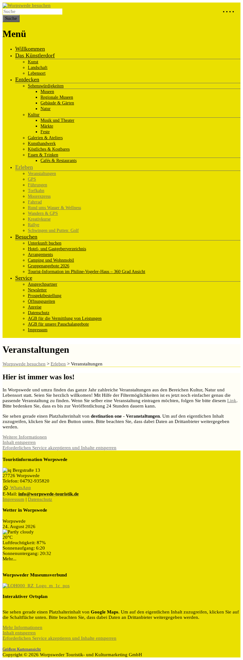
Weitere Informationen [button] (25, 436)
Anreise (34, 307)
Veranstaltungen (42, 173)
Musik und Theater (57, 120)
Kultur (34, 114)
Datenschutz (38, 312)
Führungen (37, 185)
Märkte (46, 126)
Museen (47, 91)
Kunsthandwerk (42, 143)
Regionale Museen (56, 97)
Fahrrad (35, 202)
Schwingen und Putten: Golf (53, 230)
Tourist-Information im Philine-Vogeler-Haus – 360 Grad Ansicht (86, 271)
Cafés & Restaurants (58, 160)
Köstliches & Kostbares (49, 149)
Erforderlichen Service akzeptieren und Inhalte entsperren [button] (59, 447)
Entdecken (27, 79)
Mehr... (9, 558)
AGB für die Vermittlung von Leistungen (65, 318)
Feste (45, 131)
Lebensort (37, 73)
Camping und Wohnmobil (51, 260)
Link (231, 400)
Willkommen (30, 49)
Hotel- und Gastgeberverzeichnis (57, 248)
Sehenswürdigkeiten (46, 86)
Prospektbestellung (44, 295)
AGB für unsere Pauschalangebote (58, 324)
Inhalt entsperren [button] (19, 442)
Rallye (33, 224)
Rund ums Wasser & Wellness (54, 207)
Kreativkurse (39, 219)
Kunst (33, 61)
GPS (32, 179)
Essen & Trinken (43, 155)
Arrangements (40, 254)
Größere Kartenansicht (22, 649)
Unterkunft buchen (44, 243)
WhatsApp (20, 487)
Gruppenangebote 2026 (48, 266)
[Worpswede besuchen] (27, 5)
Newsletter (37, 290)
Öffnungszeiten (41, 301)
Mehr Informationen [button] (22, 627)
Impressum (37, 329)
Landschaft (37, 67)
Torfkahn (36, 190)
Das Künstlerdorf (35, 55)
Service (23, 278)
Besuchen (26, 236)
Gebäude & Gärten (57, 103)
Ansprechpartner (42, 284)
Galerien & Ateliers (45, 137)
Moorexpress (39, 196)
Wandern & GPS (43, 213)
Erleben (24, 167)
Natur (45, 108)
